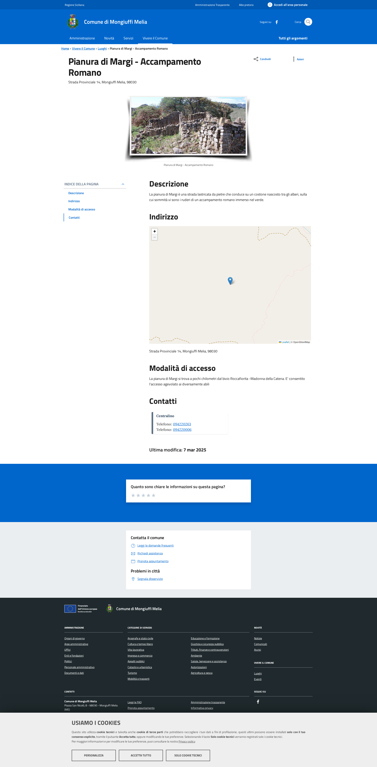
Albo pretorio (246, 5)
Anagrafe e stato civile (140, 638)
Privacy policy (186, 741)
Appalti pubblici (136, 661)
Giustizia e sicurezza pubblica (207, 644)
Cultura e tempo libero (140, 644)
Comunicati (260, 644)
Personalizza (93, 755)
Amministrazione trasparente (208, 702)
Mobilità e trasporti (138, 679)
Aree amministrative (76, 644)
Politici (68, 661)
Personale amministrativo (79, 667)
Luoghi (102, 48)
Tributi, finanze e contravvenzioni (210, 650)
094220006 (182, 429)
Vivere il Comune (83, 48)
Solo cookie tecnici (188, 755)
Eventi (258, 679)
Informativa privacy (202, 708)
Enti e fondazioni (74, 655)
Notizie (258, 638)
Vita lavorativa (136, 650)
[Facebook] (275, 21)
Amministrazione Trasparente (212, 5)
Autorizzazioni (199, 667)
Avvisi (257, 650)
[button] (230, 281)
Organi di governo (74, 638)
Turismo (132, 673)
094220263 (182, 424)
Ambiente (196, 655)
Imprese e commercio (140, 655)
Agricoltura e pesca (201, 673)
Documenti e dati (74, 673)
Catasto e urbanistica (140, 667)
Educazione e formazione (205, 638)
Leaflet (285, 342)
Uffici (67, 650)
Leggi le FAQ (135, 702)
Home (65, 48)
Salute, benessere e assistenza (209, 661)
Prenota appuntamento (141, 708)
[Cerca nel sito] (308, 22)
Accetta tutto (141, 755)
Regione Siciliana (74, 5)
